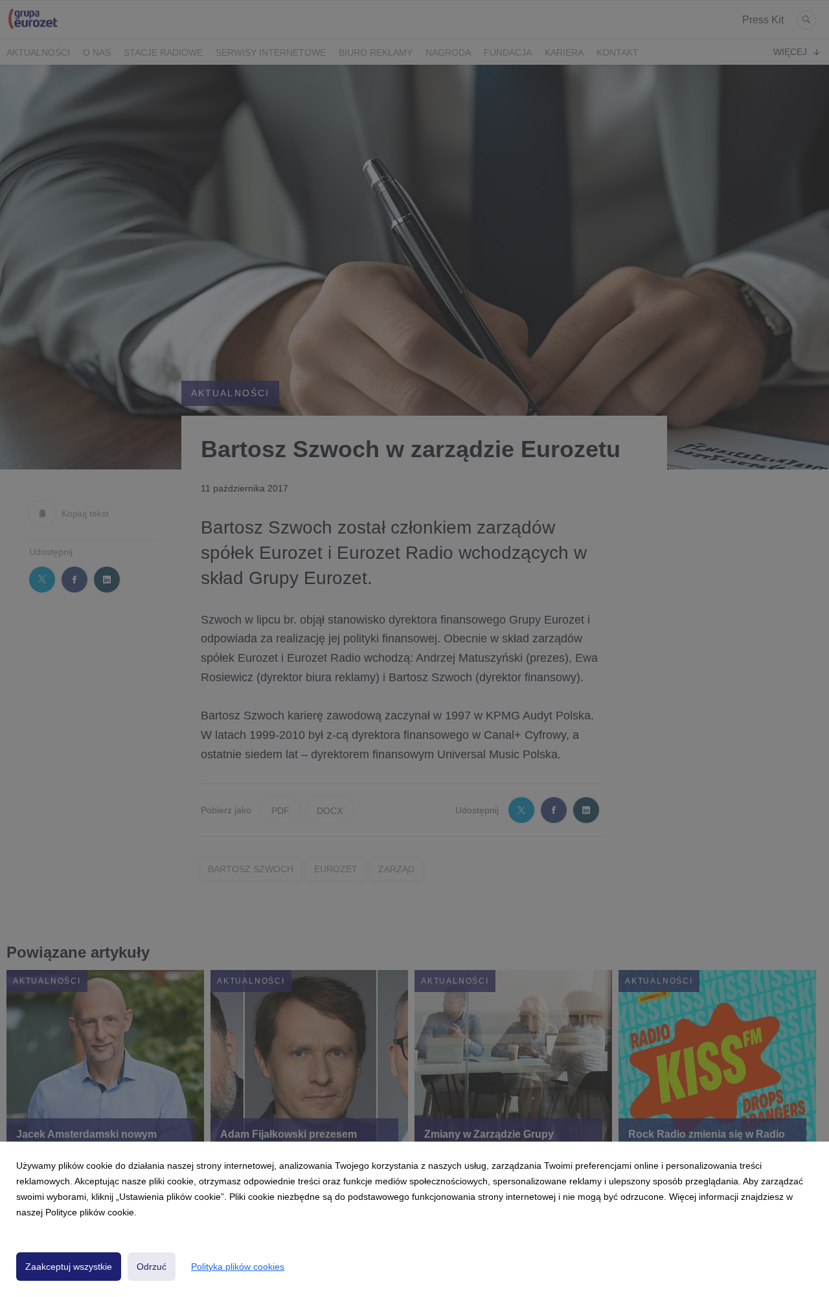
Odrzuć (151, 1266)
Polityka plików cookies (237, 1266)
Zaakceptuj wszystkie (68, 1266)
